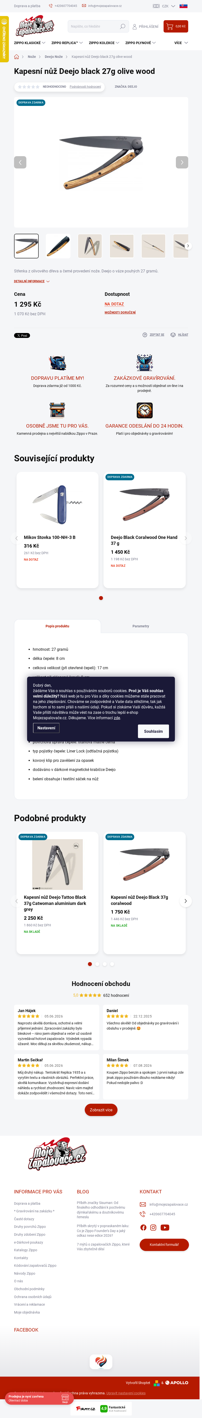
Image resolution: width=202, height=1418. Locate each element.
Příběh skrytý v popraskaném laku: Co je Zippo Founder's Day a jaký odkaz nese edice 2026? (103, 1230)
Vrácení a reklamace (29, 1304)
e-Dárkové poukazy (28, 1242)
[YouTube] (164, 1226)
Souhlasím (153, 731)
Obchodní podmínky (29, 1289)
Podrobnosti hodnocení (85, 86)
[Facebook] (143, 1226)
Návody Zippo (24, 1273)
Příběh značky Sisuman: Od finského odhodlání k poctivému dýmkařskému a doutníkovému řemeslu (101, 1210)
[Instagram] (153, 1226)
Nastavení (46, 727)
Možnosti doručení (120, 312)
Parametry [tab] (141, 626)
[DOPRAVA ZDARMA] (144, 504)
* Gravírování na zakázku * (34, 1211)
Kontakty (21, 1258)
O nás (18, 1281)
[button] (101, 598)
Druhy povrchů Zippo (30, 1227)
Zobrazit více (101, 1110)
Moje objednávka (27, 1312)
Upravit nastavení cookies (126, 1393)
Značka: (126, 86)
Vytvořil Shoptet (138, 1383)
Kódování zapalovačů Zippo (35, 1266)
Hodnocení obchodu (101, 983)
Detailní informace (29, 281)
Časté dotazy (24, 1219)
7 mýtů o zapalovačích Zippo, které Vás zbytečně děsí (103, 1246)
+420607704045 (162, 1214)
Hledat (123, 26)
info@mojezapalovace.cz (169, 1204)
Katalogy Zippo (25, 1250)
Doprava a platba (27, 6)
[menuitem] (30, 42)
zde (117, 717)
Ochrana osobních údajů (32, 1297)
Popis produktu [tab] (57, 626)
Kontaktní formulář (164, 1245)
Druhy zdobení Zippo (29, 1234)
